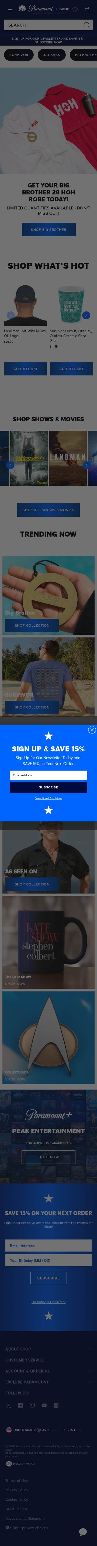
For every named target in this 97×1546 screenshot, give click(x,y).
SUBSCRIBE (48, 787)
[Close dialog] (92, 729)
